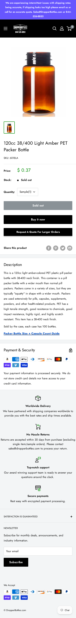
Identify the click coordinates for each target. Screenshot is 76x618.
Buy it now (38, 219)
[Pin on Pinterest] (55, 248)
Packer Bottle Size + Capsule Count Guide (32, 333)
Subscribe (16, 562)
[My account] (62, 29)
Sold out (38, 205)
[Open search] (55, 29)
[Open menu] (5, 28)
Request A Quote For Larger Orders (38, 232)
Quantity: (9, 192)
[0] (69, 28)
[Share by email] (69, 248)
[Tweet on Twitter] (62, 248)
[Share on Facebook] (48, 248)
